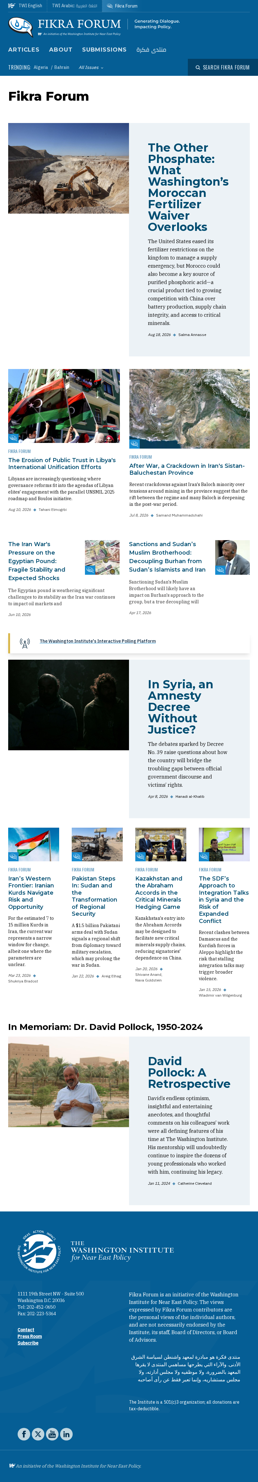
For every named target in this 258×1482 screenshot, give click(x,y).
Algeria (41, 67)
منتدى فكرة (151, 50)
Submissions (104, 49)
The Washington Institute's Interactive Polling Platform (98, 641)
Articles (24, 49)
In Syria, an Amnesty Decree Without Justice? (180, 707)
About (61, 49)
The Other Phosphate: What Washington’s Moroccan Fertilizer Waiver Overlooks (188, 187)
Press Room (30, 1336)
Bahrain (61, 67)
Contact (26, 1330)
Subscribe (28, 1343)
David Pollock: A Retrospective (189, 1072)
